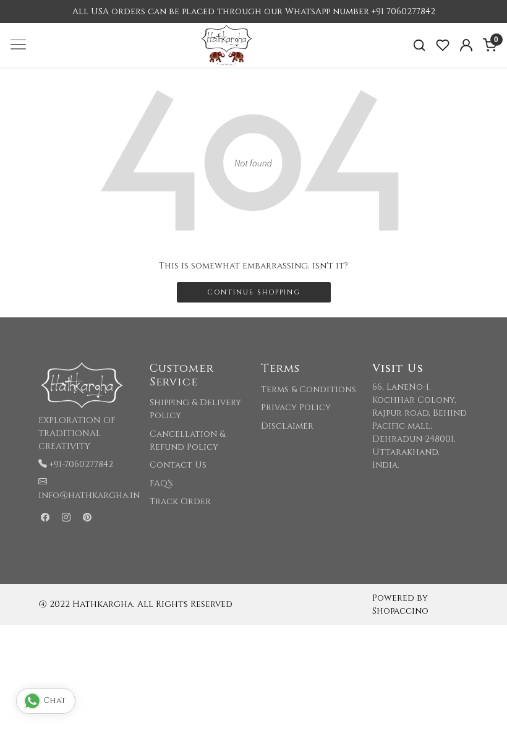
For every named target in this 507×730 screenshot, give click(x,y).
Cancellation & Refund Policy (187, 440)
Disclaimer (287, 426)
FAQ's (161, 483)
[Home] (253, 68)
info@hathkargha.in (89, 495)
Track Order (180, 501)
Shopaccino (400, 611)
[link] (419, 45)
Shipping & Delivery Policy (195, 409)
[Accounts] (466, 45)
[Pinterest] (87, 518)
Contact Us (178, 465)
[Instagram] (66, 518)
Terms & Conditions (308, 389)
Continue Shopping (253, 292)
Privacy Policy (296, 407)
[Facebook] (45, 518)
